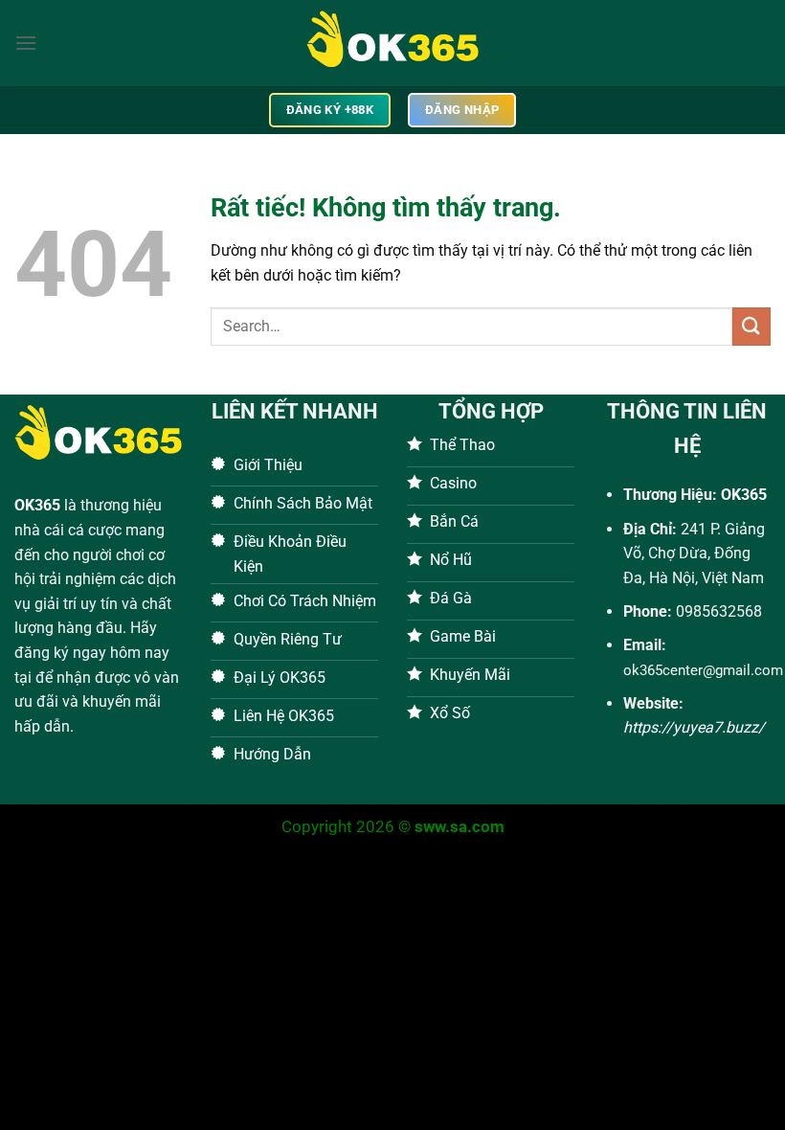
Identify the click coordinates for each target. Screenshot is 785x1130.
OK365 (37, 505)
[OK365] (392, 43)
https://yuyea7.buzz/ (694, 727)
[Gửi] (751, 326)
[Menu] (25, 42)
